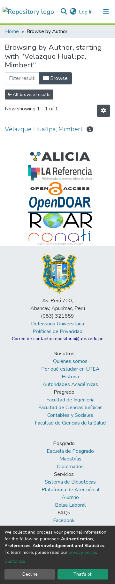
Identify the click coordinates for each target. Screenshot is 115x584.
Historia (70, 376)
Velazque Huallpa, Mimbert (44, 129)
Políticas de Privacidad (57, 331)
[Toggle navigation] (106, 11)
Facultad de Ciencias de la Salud (70, 422)
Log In (86, 11)
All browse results (31, 94)
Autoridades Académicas (70, 384)
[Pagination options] (103, 111)
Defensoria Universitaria (57, 323)
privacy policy (82, 552)
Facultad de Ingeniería (70, 399)
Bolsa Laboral (70, 505)
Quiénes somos (70, 361)
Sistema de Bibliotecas (70, 481)
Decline (30, 574)
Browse (58, 78)
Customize (14, 561)
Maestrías (70, 458)
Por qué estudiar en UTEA (70, 369)
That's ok (82, 574)
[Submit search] (64, 12)
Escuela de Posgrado (70, 451)
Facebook (64, 520)
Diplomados (70, 466)
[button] (73, 12)
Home (12, 31)
